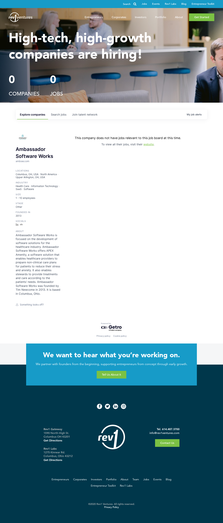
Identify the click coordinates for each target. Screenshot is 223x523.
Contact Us (167, 443)
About (179, 17)
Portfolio (160, 17)
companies (32, 114)
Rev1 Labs (170, 3)
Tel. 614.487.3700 (168, 429)
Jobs (144, 3)
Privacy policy (103, 336)
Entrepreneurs (94, 17)
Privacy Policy (111, 507)
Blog (183, 3)
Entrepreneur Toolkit (203, 3)
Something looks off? (32, 304)
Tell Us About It (111, 374)
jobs (58, 114)
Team (135, 479)
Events (156, 3)
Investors (140, 17)
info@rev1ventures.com (164, 433)
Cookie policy (120, 336)
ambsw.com (22, 161)
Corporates (119, 17)
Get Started (201, 17)
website (148, 144)
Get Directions (53, 440)
